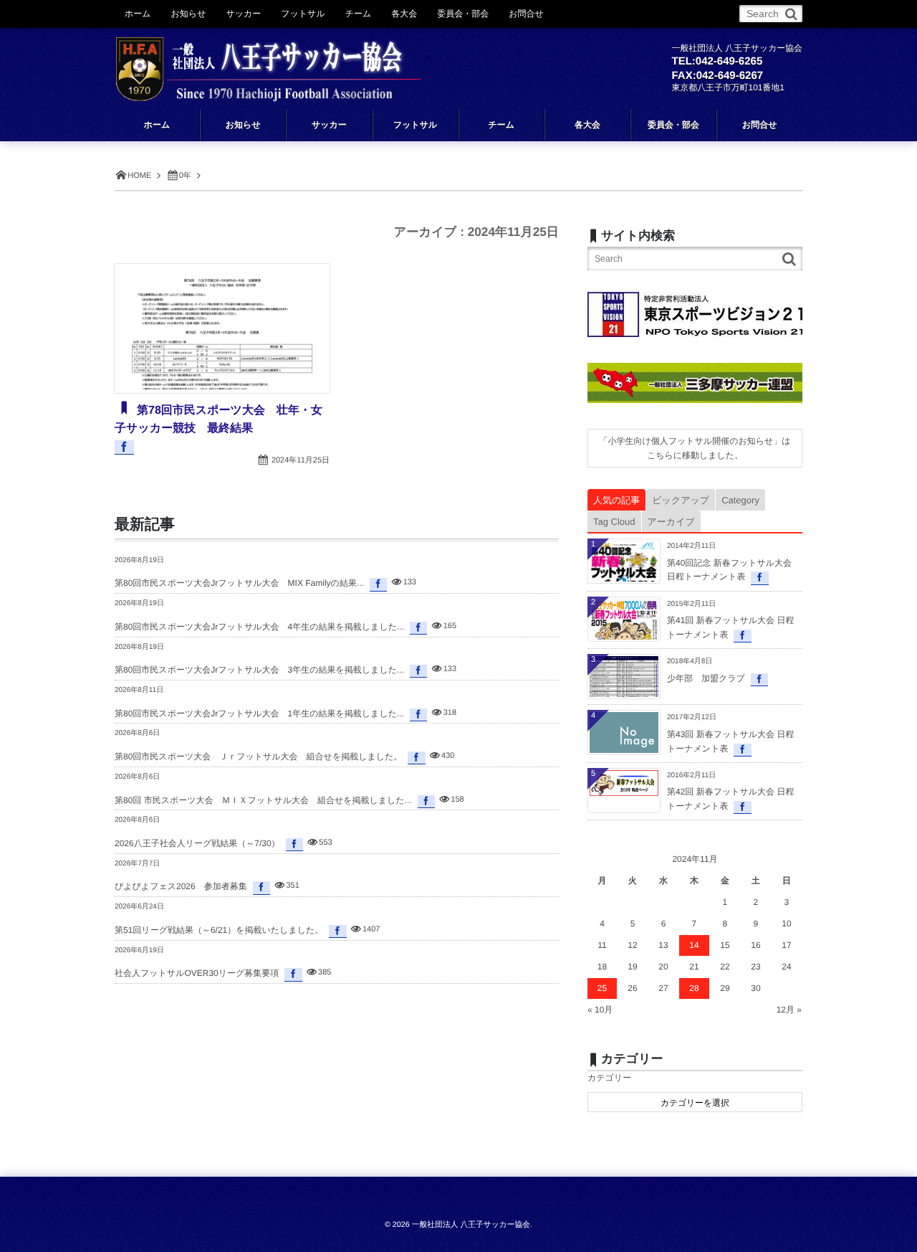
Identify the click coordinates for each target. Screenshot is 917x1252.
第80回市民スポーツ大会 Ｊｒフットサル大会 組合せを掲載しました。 (258, 756)
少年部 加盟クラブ (706, 678)
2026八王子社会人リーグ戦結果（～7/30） (197, 843)
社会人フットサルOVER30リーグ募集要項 (197, 973)
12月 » (789, 1010)
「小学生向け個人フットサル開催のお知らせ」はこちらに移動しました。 (694, 448)
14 (693, 945)
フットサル (303, 14)
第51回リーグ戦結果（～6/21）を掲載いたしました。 (219, 930)
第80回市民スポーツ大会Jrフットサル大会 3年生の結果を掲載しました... (259, 670)
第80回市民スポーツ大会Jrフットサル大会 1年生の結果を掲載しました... (259, 713)
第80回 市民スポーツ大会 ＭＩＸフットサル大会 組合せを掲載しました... (263, 800)
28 (693, 988)
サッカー (243, 14)
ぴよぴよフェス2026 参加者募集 (181, 886)
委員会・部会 (463, 14)
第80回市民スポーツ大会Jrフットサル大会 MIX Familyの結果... (239, 583)
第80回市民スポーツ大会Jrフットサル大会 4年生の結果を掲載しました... (259, 627)
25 (602, 988)
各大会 (404, 14)
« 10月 (600, 1010)
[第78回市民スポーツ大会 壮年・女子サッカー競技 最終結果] (222, 328)
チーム (358, 14)
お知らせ (188, 14)
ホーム (138, 14)
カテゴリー (609, 1078)
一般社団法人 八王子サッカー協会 (471, 1224)
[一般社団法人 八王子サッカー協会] (268, 58)
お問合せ (526, 14)
